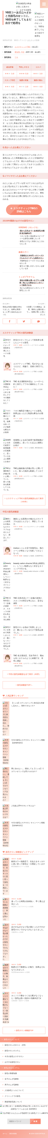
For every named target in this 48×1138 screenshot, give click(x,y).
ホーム (5, 1134)
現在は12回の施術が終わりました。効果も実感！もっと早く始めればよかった (12, 310)
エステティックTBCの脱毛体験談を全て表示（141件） (24, 500)
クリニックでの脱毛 (12, 1096)
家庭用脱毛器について (13, 1102)
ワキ (16, 57)
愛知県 (17, 52)
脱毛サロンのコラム (12, 1051)
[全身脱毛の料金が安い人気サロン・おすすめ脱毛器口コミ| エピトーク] (24, 16)
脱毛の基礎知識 (11, 1073)
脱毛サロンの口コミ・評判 (15, 1045)
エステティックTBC (23, 47)
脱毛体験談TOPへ (24, 685)
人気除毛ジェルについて (14, 1090)
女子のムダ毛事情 (12, 1079)
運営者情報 (13, 1134)
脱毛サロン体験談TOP (24, 1030)
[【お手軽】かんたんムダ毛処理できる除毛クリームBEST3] (24, 1113)
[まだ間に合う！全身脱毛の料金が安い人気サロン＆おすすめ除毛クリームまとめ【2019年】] (24, 1109)
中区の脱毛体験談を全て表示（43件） (25, 674)
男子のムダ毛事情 (12, 1085)
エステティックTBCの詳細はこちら (25, 210)
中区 (22, 52)
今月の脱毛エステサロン (14, 1056)
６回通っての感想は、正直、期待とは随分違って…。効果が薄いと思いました (35, 310)
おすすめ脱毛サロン (12, 1062)
